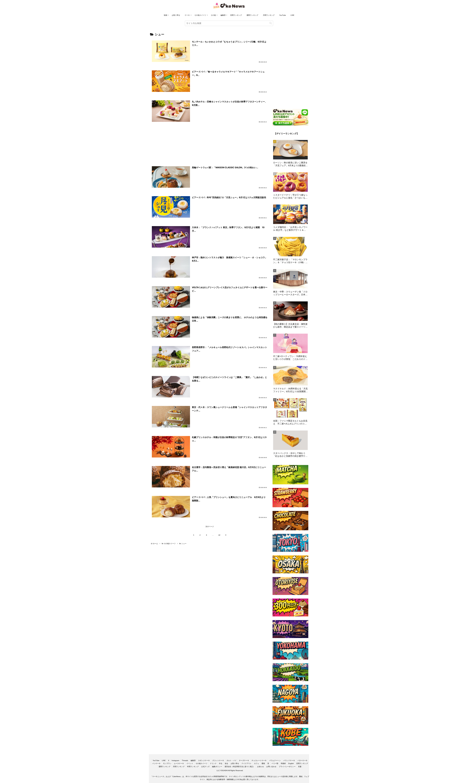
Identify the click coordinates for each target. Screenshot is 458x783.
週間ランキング (252, 15)
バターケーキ (302, 760)
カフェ (256, 763)
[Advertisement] (209, 145)
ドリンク (213, 763)
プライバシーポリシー (287, 766)
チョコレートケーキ (259, 760)
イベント (189, 763)
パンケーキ (156, 763)
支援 (299, 766)
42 (219, 535)
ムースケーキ (179, 763)
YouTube (282, 15)
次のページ (210, 526)
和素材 (283, 763)
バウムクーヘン (275, 760)
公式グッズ (205, 766)
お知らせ (260, 766)
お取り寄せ (176, 15)
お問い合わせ (271, 766)
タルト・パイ (231, 760)
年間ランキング (193, 766)
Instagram (175, 760)
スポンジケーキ (204, 760)
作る (220, 763)
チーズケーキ (244, 760)
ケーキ (187, 15)
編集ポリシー (217, 766)
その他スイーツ (200, 15)
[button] (270, 23)
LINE (292, 15)
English (291, 763)
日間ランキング (236, 15)
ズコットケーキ (218, 760)
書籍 (263, 763)
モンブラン (167, 763)
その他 (213, 15)
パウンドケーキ (289, 760)
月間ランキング (269, 15)
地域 (165, 15)
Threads (185, 760)
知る (226, 763)
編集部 (223, 15)
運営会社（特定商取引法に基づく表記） (240, 766)
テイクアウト (247, 763)
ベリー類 (275, 763)
